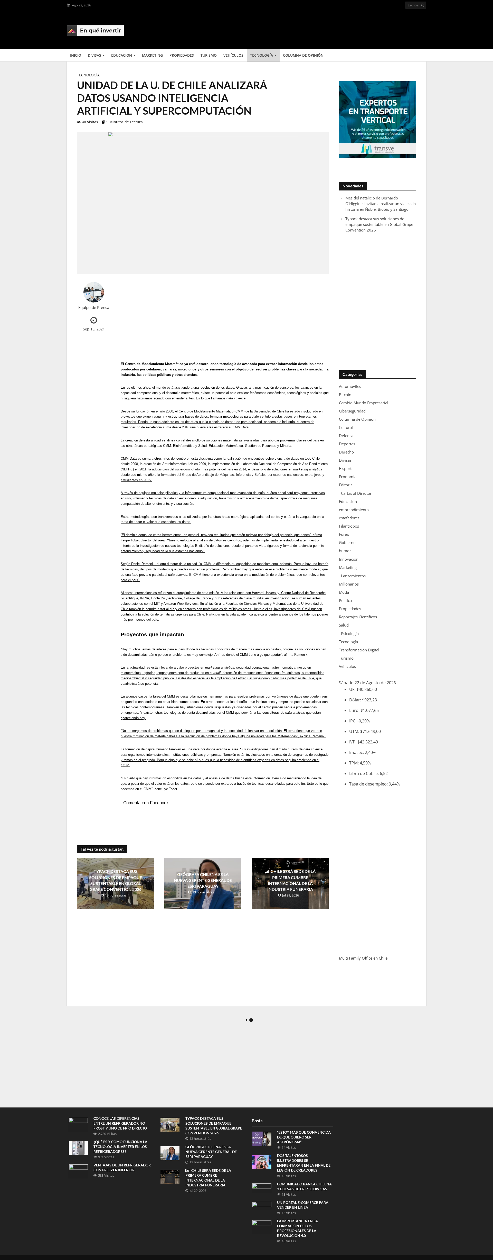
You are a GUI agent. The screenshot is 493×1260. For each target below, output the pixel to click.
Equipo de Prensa (93, 307)
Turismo (209, 55)
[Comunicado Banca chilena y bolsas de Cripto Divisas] (261, 1187)
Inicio (75, 55)
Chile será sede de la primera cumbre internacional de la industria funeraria (291, 880)
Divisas (94, 55)
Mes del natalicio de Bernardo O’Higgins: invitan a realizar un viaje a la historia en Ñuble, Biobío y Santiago (380, 203)
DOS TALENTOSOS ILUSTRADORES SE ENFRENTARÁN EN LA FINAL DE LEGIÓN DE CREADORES (303, 1162)
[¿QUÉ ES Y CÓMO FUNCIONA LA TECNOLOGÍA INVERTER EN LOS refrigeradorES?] (78, 1147)
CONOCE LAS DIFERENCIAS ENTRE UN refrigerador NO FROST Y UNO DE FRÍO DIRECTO (120, 1123)
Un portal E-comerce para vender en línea (302, 1204)
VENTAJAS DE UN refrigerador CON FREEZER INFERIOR (122, 1167)
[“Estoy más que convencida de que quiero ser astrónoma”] (261, 1138)
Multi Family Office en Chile (363, 958)
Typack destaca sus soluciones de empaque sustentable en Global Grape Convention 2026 (115, 880)
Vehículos (233, 55)
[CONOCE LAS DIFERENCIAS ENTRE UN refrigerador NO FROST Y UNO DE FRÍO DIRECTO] (78, 1124)
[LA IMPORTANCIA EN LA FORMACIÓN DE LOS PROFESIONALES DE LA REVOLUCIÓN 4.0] (261, 1226)
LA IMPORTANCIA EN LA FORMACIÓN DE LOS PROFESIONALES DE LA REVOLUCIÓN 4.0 (297, 1228)
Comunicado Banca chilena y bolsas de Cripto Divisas (304, 1186)
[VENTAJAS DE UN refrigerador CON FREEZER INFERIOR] (78, 1171)
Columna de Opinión (303, 55)
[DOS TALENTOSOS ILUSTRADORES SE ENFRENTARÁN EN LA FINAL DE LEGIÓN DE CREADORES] (261, 1161)
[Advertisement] (332, 28)
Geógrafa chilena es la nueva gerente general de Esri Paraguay (203, 880)
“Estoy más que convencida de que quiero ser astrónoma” (304, 1137)
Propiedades (181, 55)
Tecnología (261, 55)
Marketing (152, 55)
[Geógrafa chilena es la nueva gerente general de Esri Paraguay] (169, 1152)
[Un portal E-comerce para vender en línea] (261, 1205)
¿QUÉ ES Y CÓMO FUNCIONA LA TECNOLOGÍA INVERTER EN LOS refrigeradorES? (120, 1147)
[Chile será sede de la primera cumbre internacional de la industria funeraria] (169, 1176)
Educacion (121, 55)
